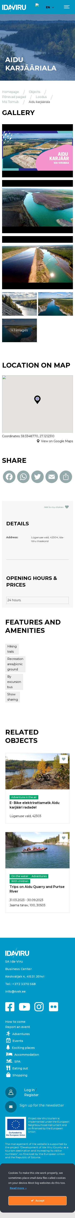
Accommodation (26, 1055)
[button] (37, 1105)
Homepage (10, 92)
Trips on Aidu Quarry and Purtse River (37, 889)
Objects (34, 92)
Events (17, 1041)
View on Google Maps (57, 441)
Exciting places (23, 1048)
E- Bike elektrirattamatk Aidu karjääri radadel (34, 805)
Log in (29, 1090)
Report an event (17, 1027)
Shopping (19, 1075)
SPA (17, 1061)
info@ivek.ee (15, 991)
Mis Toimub (10, 102)
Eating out (20, 1068)
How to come (15, 1022)
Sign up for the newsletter (42, 1105)
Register (31, 1095)
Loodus (41, 97)
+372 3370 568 (24, 984)
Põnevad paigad (14, 97)
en (48, 7)
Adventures (21, 1034)
